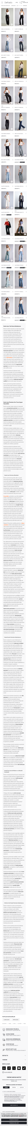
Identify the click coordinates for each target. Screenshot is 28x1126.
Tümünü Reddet (14, 1120)
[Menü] (2, 2)
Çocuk (22, 1087)
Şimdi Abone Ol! (14, 1105)
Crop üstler (6, 496)
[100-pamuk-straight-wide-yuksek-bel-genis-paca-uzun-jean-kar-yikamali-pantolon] (21, 253)
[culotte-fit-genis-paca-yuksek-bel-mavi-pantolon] (21, 280)
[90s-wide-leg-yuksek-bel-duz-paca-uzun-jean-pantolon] (21, 69)
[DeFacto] (8, 2)
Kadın (6, 1087)
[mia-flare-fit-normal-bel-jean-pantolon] (21, 43)
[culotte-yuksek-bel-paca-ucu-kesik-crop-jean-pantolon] (7, 200)
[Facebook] (9, 1068)
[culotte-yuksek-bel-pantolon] (7, 174)
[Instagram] (19, 1068)
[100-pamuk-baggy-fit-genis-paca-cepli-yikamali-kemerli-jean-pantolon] (21, 200)
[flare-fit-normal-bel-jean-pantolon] (21, 17)
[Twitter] (14, 1068)
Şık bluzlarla (9, 357)
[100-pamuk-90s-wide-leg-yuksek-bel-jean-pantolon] (7, 253)
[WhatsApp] (4, 1068)
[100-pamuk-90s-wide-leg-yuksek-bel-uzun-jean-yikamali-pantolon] (21, 148)
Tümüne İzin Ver (14, 1123)
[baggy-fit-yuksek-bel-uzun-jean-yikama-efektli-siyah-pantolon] (21, 95)
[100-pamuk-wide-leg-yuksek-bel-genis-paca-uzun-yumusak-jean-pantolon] (21, 306)
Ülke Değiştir (8, 1072)
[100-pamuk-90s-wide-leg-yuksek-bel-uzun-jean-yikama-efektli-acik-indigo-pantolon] (21, 174)
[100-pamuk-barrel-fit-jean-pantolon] (7, 280)
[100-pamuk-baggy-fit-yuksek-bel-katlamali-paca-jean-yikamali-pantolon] (21, 227)
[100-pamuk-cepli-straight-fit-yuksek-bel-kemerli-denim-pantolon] (7, 122)
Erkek (14, 1087)
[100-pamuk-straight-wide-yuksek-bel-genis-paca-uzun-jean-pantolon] (7, 227)
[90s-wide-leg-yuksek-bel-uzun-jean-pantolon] (7, 17)
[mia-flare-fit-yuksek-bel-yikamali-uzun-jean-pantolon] (7, 43)
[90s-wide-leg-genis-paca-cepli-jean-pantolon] (21, 122)
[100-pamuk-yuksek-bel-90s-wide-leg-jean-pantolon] (7, 69)
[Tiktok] (24, 1068)
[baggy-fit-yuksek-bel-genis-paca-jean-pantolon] (7, 95)
